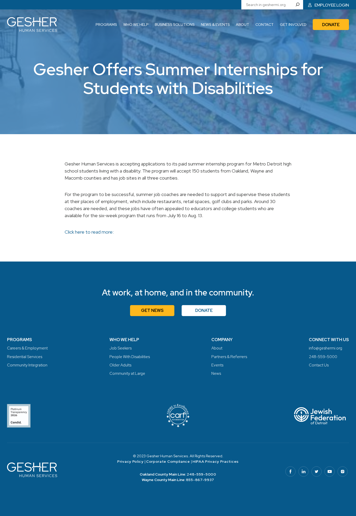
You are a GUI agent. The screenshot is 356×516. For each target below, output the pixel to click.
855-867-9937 (200, 479)
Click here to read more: (89, 232)
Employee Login (332, 4)
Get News (152, 310)
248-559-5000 (201, 474)
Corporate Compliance (168, 461)
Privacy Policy (130, 461)
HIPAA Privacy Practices (216, 461)
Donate (204, 310)
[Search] (298, 4)
